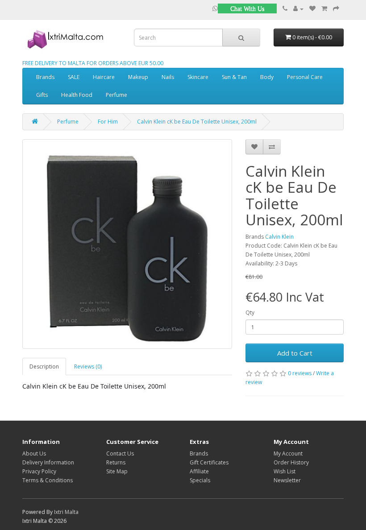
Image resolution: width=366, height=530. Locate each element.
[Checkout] (336, 8)
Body (267, 77)
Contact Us (120, 453)
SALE (73, 77)
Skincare (197, 77)
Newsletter (287, 480)
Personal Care (305, 77)
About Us (34, 453)
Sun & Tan (234, 77)
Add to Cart (294, 352)
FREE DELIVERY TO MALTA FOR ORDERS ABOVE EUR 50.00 (92, 63)
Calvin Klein (279, 236)
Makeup (138, 77)
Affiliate (199, 471)
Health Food (76, 95)
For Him (108, 121)
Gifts (42, 95)
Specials (200, 480)
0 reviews (300, 373)
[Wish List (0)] (312, 8)
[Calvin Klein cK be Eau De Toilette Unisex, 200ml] (127, 244)
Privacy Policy (39, 471)
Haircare (104, 77)
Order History (291, 462)
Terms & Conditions (47, 480)
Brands (45, 77)
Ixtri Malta (66, 512)
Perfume (116, 95)
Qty (249, 312)
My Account (288, 453)
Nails (168, 77)
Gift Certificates (209, 462)
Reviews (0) (88, 366)
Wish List (284, 471)
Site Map (117, 471)
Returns (115, 462)
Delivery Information (48, 462)
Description (44, 366)
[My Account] (298, 8)
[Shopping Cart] (324, 8)
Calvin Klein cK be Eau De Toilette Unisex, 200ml (197, 121)
